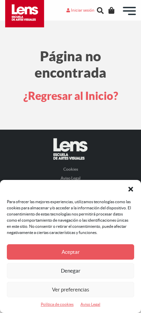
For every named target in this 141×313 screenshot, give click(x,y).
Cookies (70, 169)
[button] (130, 188)
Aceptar (71, 252)
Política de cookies (57, 304)
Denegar (70, 271)
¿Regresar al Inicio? (70, 96)
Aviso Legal (90, 304)
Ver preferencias (70, 289)
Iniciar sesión (82, 10)
